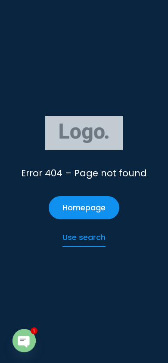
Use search (84, 237)
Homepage (84, 207)
